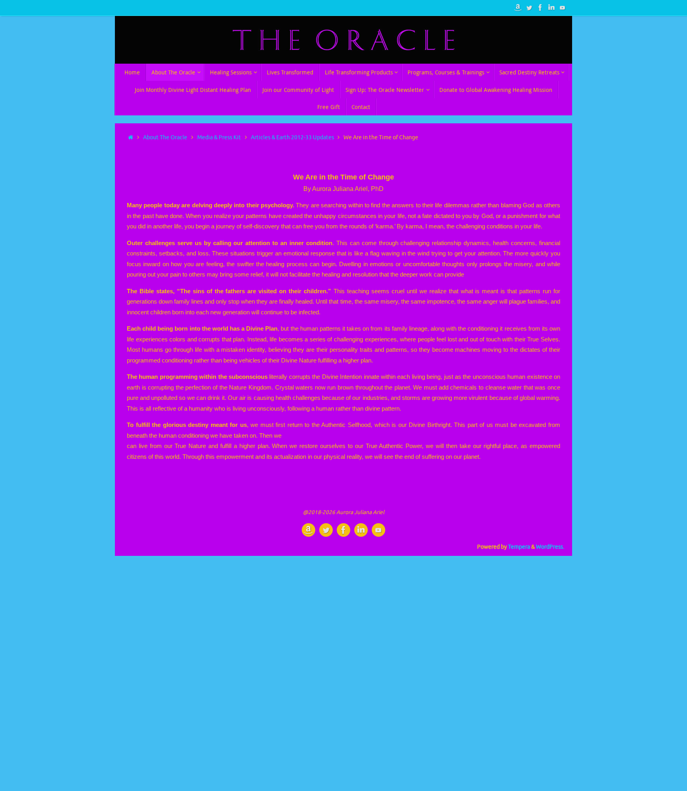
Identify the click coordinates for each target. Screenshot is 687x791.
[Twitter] (529, 7)
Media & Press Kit (219, 137)
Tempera (519, 547)
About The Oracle (165, 137)
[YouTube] (562, 7)
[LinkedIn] (551, 7)
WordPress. (550, 547)
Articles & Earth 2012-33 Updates (292, 137)
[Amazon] (518, 7)
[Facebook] (540, 7)
